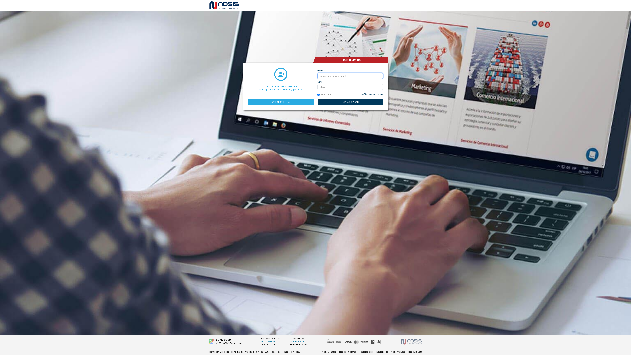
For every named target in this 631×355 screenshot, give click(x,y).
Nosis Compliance (347, 351)
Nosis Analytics (398, 351)
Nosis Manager (329, 351)
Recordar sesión (328, 94)
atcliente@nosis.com (298, 344)
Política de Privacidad (244, 351)
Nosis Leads (382, 351)
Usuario (321, 70)
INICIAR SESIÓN (350, 102)
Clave (319, 81)
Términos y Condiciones (220, 351)
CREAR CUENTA (281, 102)
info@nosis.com (268, 344)
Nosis (415, 351)
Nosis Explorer (366, 351)
